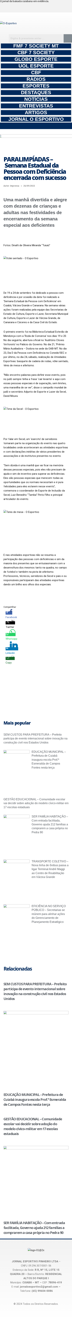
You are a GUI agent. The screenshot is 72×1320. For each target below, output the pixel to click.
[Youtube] (49, 6)
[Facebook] (31, 6)
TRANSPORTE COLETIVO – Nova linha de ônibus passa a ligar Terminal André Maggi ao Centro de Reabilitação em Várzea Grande (50, 869)
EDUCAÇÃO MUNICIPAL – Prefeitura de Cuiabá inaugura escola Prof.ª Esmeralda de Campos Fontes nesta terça (49, 759)
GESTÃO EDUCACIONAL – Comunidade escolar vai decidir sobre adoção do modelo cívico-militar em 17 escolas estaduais (36, 803)
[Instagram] (12, 6)
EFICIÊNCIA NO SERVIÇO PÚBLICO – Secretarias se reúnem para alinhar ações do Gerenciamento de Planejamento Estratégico (49, 914)
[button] (36, 126)
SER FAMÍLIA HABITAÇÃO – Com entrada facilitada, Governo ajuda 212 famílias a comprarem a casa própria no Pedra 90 (50, 824)
